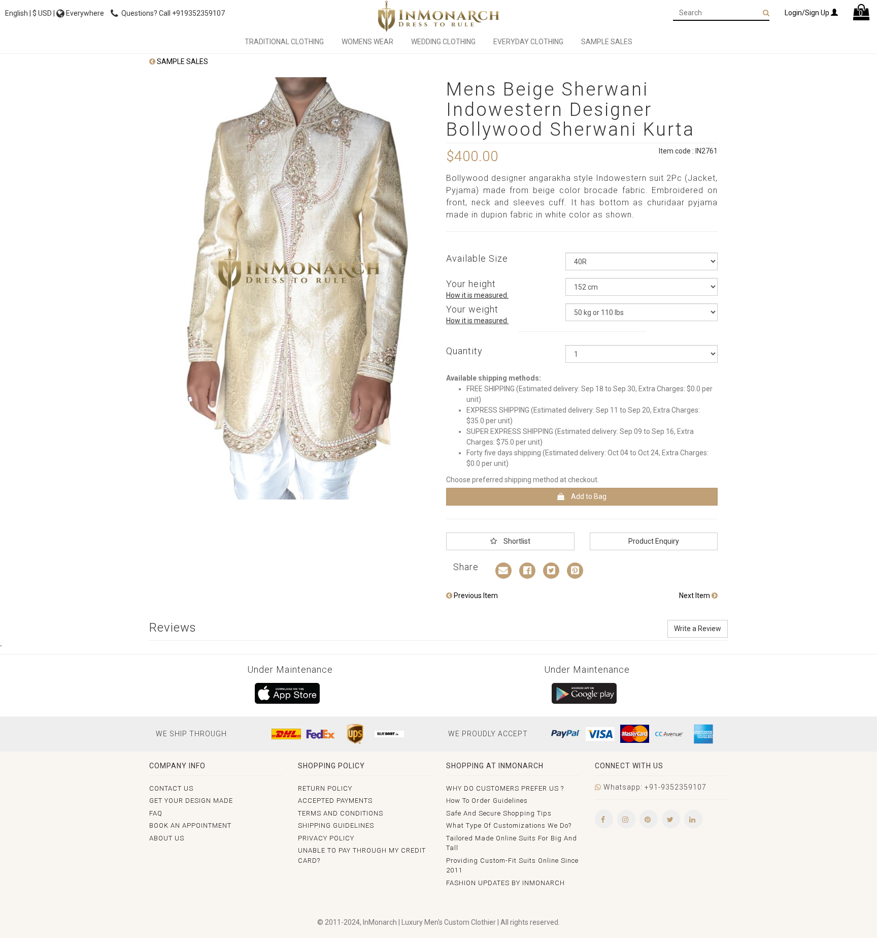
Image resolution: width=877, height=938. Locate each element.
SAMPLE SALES (606, 42)
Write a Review (697, 628)
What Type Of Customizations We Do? (508, 825)
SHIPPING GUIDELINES (336, 825)
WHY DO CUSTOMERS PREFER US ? (505, 788)
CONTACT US (171, 788)
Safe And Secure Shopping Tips (499, 813)
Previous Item (475, 595)
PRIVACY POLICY (326, 838)
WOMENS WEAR (367, 42)
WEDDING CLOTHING (443, 42)
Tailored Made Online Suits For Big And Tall (511, 843)
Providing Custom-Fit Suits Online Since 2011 (512, 865)
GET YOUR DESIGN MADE (191, 800)
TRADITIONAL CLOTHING (284, 42)
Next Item (695, 595)
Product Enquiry (653, 541)
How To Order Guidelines (487, 800)
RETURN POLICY (325, 788)
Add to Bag (587, 496)
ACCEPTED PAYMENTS (335, 800)
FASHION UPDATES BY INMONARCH (505, 883)
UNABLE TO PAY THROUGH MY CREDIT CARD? (362, 855)
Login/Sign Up (808, 13)
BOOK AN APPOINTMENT (190, 825)
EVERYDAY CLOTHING (528, 42)
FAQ (155, 813)
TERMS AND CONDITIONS (340, 813)
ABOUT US (166, 838)
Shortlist (516, 541)
